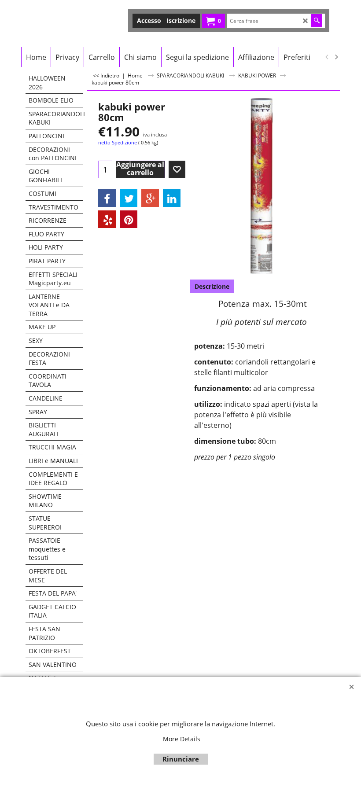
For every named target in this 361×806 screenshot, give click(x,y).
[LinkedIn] (171, 198)
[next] (336, 57)
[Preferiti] (177, 169)
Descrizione (212, 286)
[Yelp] (107, 219)
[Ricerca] (316, 20)
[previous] (327, 57)
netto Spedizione (117, 142)
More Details (181, 739)
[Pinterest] (128, 219)
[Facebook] (107, 198)
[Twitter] (128, 198)
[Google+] (150, 198)
